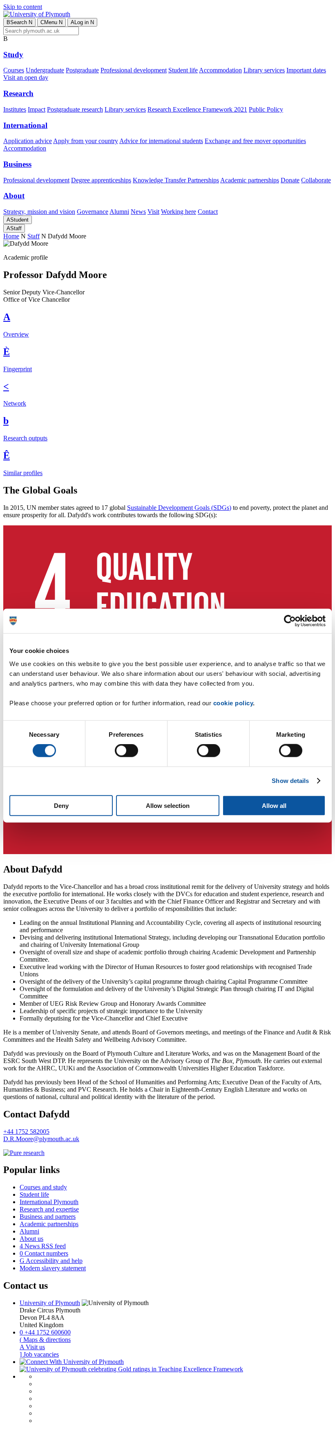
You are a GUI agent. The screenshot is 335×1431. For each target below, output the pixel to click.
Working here (178, 211)
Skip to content (22, 6)
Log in (82, 22)
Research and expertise (49, 1209)
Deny (61, 805)
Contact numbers (44, 1253)
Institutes (14, 109)
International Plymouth (49, 1201)
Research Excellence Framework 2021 (197, 109)
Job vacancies (39, 1354)
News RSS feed (43, 1246)
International (25, 125)
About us (31, 1238)
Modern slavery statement (53, 1268)
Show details (290, 780)
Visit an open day (25, 77)
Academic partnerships (249, 180)
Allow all (274, 805)
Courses (13, 70)
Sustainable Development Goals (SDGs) (179, 507)
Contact (208, 211)
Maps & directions (45, 1339)
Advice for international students (161, 140)
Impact (36, 109)
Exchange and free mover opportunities (255, 140)
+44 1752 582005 (26, 1131)
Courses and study (43, 1187)
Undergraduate (45, 70)
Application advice (27, 140)
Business (17, 164)
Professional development (133, 70)
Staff (14, 228)
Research (18, 93)
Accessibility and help (51, 1260)
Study (13, 54)
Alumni (119, 211)
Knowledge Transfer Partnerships (176, 180)
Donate (290, 180)
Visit (153, 211)
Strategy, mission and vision (39, 211)
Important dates (306, 70)
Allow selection (168, 805)
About (14, 195)
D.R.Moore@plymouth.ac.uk (41, 1138)
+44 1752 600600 (45, 1332)
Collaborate (316, 180)
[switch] (126, 750)
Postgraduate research (75, 109)
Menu (51, 22)
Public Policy (266, 109)
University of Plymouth (50, 1302)
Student (18, 220)
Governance (92, 211)
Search (19, 22)
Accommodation (220, 70)
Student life (183, 70)
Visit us (32, 1347)
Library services (264, 70)
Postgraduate (82, 70)
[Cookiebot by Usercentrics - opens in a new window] (290, 621)
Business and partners (48, 1216)
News (138, 211)
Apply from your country (85, 140)
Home (11, 236)
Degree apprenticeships (101, 180)
